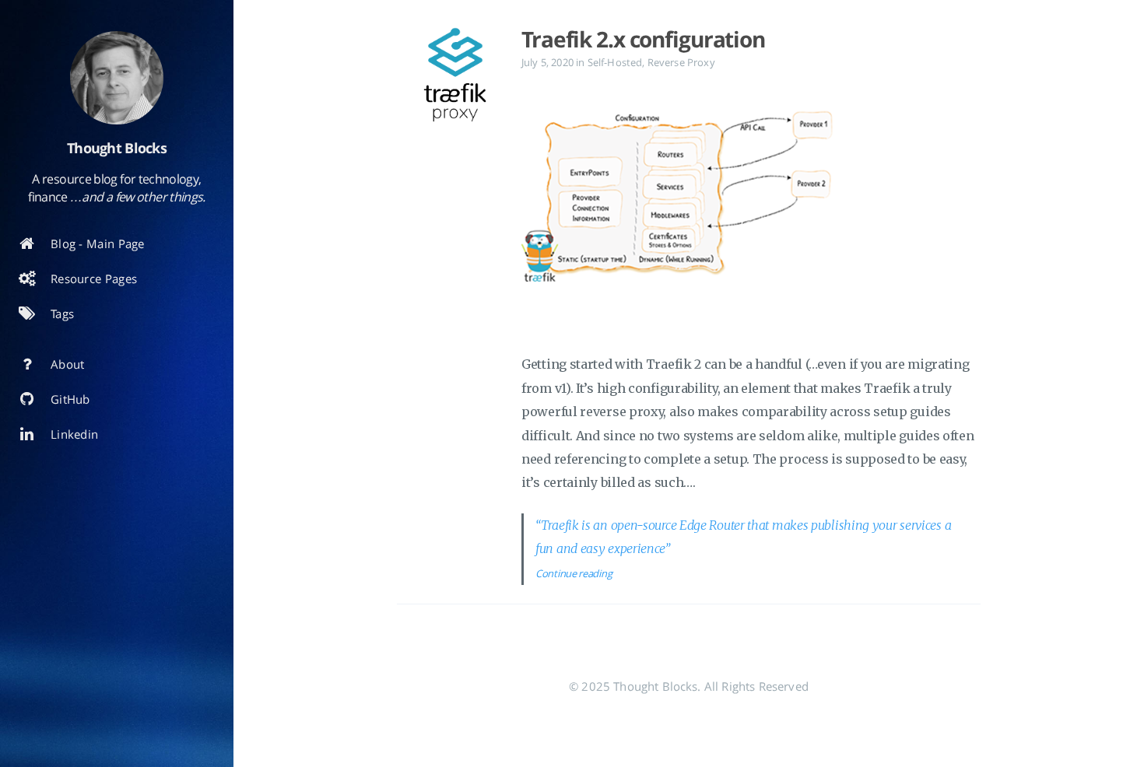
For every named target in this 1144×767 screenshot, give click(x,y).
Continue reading (573, 573)
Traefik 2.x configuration (643, 39)
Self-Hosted (615, 62)
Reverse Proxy (681, 62)
